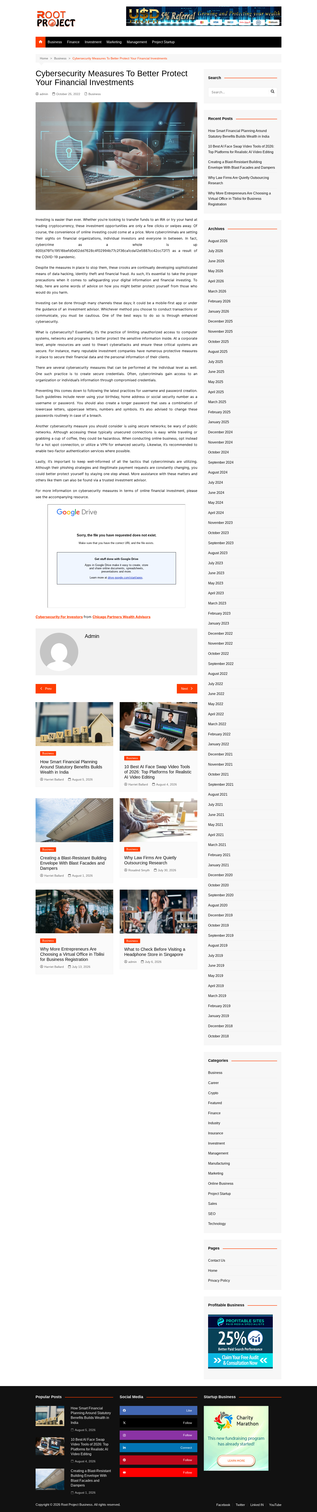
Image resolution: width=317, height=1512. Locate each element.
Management (137, 42)
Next (184, 688)
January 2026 (218, 311)
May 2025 (215, 382)
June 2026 (216, 261)
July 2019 (215, 955)
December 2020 (220, 875)
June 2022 (216, 694)
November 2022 (220, 643)
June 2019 (216, 965)
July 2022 (215, 684)
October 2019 (218, 925)
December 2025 (220, 321)
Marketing (114, 42)
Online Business (220, 1183)
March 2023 (217, 603)
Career (213, 1083)
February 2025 (219, 412)
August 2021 (218, 794)
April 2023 (216, 593)
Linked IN (257, 1505)
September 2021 (221, 784)
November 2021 (220, 764)
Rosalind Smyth (139, 870)
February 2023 (219, 613)
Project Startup (163, 42)
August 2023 (218, 553)
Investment (93, 42)
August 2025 (218, 351)
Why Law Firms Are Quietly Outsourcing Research (238, 180)
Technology (217, 1224)
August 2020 (218, 905)
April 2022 (216, 714)
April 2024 (216, 513)
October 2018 (218, 1036)
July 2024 (215, 482)
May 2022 (215, 704)
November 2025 (220, 331)
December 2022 (220, 633)
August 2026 (218, 241)
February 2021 (219, 855)
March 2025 (217, 402)
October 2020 (218, 885)
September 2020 (221, 895)
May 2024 (215, 502)
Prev (48, 688)
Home (212, 1270)
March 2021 (217, 845)
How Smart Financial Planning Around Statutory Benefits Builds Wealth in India (71, 766)
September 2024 (221, 462)
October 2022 (218, 653)
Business (55, 42)
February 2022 (219, 734)
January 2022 (218, 744)
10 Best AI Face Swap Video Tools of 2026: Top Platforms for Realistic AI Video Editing (157, 771)
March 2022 (217, 724)
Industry (214, 1123)
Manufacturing (219, 1163)
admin (44, 94)
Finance (73, 42)
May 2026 (215, 271)
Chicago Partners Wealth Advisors (122, 617)
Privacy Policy (219, 1280)
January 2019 (218, 1016)
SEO (211, 1214)
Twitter (240, 1505)
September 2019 (221, 935)
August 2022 (218, 674)
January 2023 (218, 623)
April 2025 (216, 392)
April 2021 (216, 835)
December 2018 (220, 1026)
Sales (212, 1203)
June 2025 (216, 372)
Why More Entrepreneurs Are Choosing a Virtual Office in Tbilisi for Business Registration (72, 954)
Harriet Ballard (54, 779)
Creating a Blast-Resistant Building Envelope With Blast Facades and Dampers (73, 863)
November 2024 (220, 442)
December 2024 (220, 432)
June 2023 (216, 573)
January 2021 (218, 865)
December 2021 (220, 754)
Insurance (215, 1133)
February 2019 (219, 1006)
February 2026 (219, 301)
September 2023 (221, 543)
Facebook (223, 1505)
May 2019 (215, 976)
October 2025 (218, 341)
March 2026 (217, 291)
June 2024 (216, 492)
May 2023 (215, 583)
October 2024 (218, 452)
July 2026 (215, 251)
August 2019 (218, 945)
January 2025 (218, 422)
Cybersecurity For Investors (59, 617)
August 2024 (218, 472)
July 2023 (215, 563)
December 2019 (220, 915)
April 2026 (216, 281)
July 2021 (215, 804)
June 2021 (216, 815)
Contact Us (216, 1260)
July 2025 (215, 362)
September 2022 (221, 664)
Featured (215, 1103)
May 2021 (215, 825)
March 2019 (217, 996)
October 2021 (218, 774)
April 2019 (216, 986)
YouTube (275, 1505)
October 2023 (218, 533)
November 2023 (220, 523)
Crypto (213, 1093)
